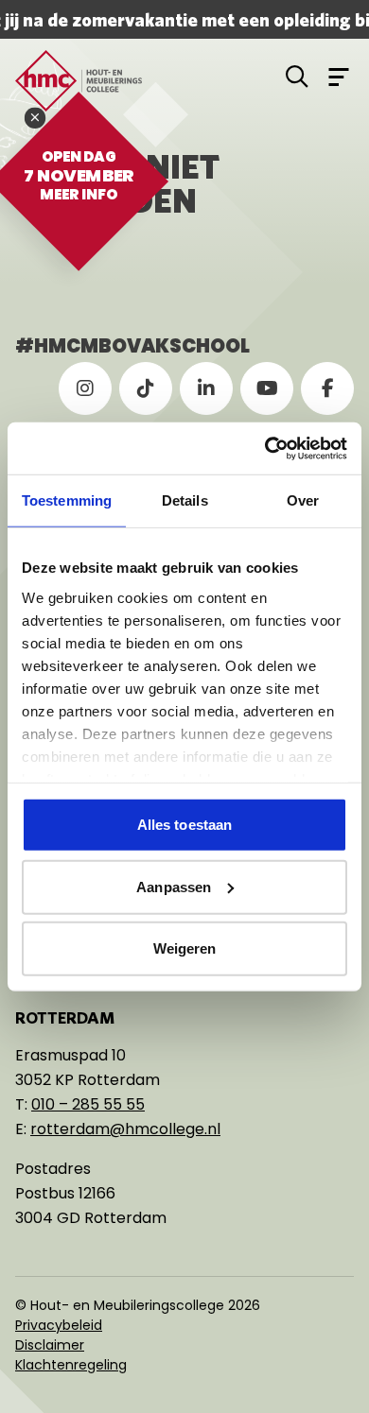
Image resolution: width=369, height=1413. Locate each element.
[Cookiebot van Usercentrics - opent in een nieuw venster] (265, 448)
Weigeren (185, 948)
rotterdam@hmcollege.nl (125, 1129)
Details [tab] (185, 500)
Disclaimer (49, 1344)
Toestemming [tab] (67, 500)
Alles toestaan (184, 825)
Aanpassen (173, 886)
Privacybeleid (58, 1325)
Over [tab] (303, 500)
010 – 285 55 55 (88, 1104)
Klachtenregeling (71, 1364)
